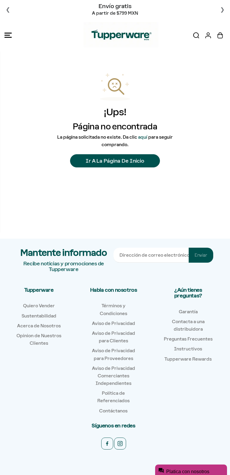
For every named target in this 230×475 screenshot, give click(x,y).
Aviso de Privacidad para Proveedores (113, 354)
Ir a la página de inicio (115, 161)
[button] (8, 35)
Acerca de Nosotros (39, 325)
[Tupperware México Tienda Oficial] (113, 35)
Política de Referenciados (113, 397)
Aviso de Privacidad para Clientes (113, 337)
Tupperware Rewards (188, 358)
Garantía (188, 311)
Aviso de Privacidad (113, 323)
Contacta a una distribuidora (188, 325)
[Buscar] (196, 35)
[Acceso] (208, 35)
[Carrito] (220, 35)
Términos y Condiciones (113, 309)
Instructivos (188, 348)
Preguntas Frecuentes (188, 338)
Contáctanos (113, 410)
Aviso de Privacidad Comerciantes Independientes (113, 376)
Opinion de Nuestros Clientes (38, 339)
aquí (142, 137)
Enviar (201, 255)
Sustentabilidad (39, 315)
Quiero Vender (39, 305)
